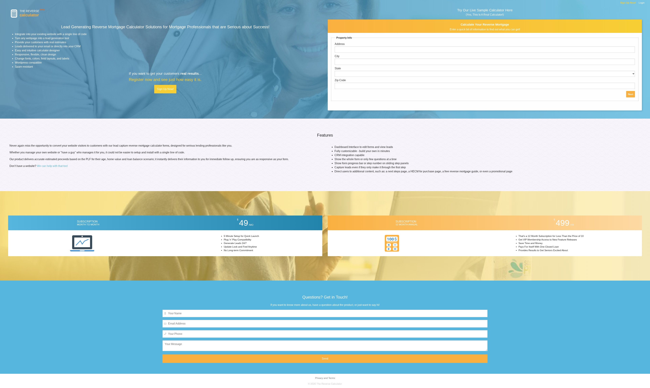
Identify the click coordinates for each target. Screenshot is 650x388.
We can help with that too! (52, 166)
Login (642, 2)
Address (340, 44)
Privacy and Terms (325, 378)
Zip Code (340, 80)
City (337, 56)
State (338, 68)
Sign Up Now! (628, 2)
